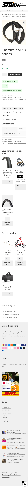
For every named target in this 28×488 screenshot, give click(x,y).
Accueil (5, 14)
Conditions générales (8, 475)
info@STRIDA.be (6, 408)
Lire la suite (7, 182)
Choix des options (20, 187)
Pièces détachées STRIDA (14, 14)
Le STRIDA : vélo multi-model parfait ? (15, 459)
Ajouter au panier (15, 74)
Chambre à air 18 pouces (14, 97)
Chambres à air (15, 16)
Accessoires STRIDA (10, 311)
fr (2, 101)
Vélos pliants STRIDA (11, 317)
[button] (24, 22)
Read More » (12, 435)
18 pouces (10, 99)
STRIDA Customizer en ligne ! (13, 453)
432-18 (15, 99)
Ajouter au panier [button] (7, 223)
